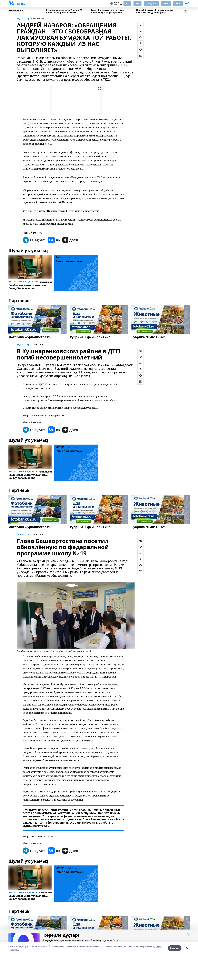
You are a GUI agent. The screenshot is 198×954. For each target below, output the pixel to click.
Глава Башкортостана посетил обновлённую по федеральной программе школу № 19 (107, 11)
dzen (166, 3)
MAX (178, 3)
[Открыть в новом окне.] (34, 240)
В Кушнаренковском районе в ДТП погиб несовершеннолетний (64, 11)
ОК (137, 3)
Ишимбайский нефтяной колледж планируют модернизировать (154, 11)
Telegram (151, 3)
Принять (174, 948)
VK (127, 3)
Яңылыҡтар (16, 10)
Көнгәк (16, 3)
